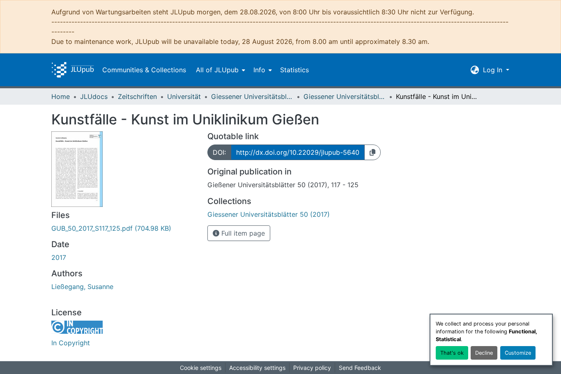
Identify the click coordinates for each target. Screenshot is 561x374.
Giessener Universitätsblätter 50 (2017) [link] (344, 96)
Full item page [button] (242, 233)
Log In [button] (493, 70)
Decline (484, 353)
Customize (518, 353)
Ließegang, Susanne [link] (82, 286)
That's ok (452, 353)
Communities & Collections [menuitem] (144, 70)
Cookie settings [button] (200, 367)
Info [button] (259, 70)
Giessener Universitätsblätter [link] (252, 96)
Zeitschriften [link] (137, 96)
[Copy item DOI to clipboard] (372, 152)
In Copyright (70, 343)
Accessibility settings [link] (257, 367)
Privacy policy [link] (312, 367)
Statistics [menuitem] (294, 70)
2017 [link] (58, 257)
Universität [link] (184, 96)
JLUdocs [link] (94, 96)
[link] (124, 228)
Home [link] (60, 96)
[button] (72, 70)
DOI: (219, 152)
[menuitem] (219, 69)
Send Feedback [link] (360, 367)
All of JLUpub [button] (217, 70)
